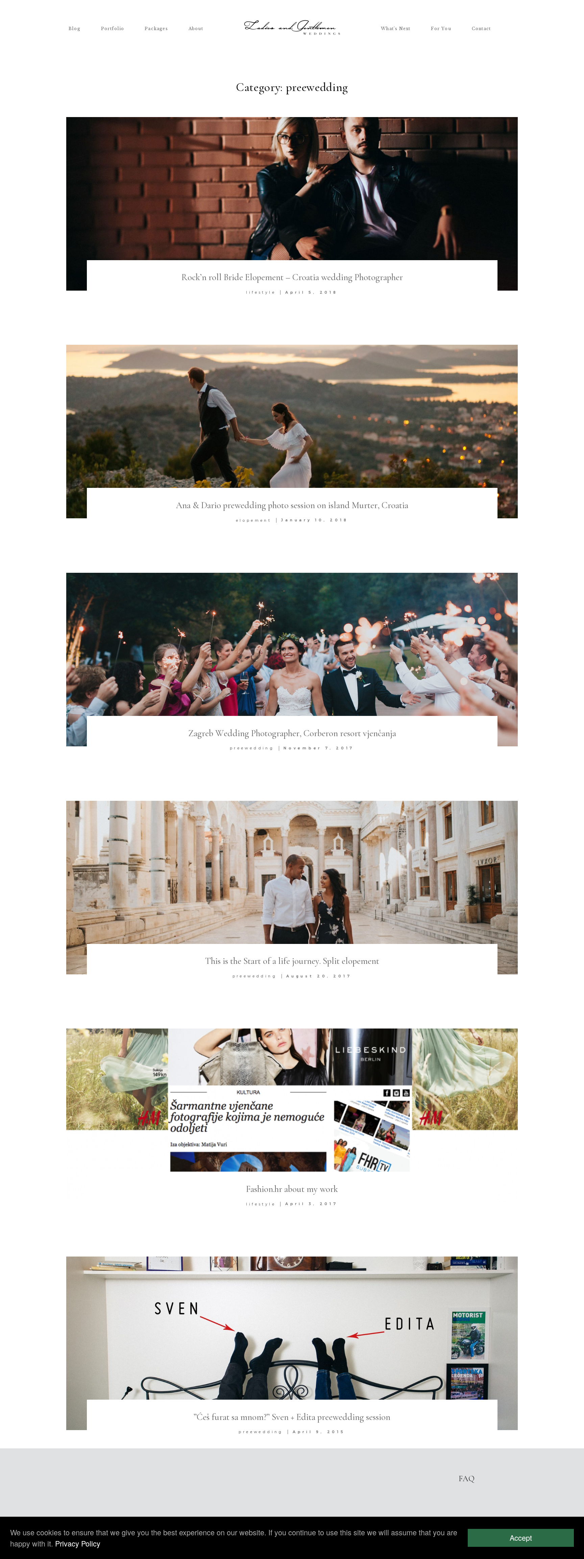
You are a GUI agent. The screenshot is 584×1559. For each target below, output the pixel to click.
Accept (521, 1537)
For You (441, 28)
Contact (481, 28)
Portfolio (112, 28)
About (196, 28)
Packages (156, 28)
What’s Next (395, 28)
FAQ (466, 1479)
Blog (74, 28)
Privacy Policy (77, 1543)
